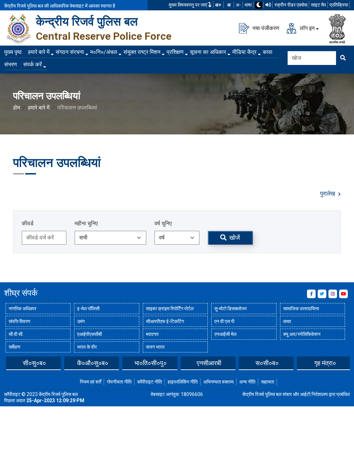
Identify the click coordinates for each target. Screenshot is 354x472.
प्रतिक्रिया (338, 5)
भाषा (248, 4)
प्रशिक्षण (175, 52)
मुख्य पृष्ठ (13, 52)
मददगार (152, 334)
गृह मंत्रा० (325, 363)
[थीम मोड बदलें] (258, 5)
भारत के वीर (87, 347)
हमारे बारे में (38, 52)
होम (16, 107)
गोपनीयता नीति (119, 382)
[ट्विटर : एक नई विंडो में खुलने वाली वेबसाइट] (322, 294)
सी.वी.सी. (16, 334)
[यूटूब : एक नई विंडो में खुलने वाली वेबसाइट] (343, 294)
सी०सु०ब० (34, 363)
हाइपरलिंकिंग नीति (183, 382)
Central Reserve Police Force (103, 36)
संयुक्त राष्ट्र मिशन (141, 52)
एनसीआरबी (209, 363)
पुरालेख (328, 194)
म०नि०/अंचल (103, 52)
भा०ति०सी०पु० (150, 363)
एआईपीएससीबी (89, 334)
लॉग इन (306, 27)
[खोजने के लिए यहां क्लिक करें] (343, 58)
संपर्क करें (32, 64)
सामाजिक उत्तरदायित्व (301, 308)
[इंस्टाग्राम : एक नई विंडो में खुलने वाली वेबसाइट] (332, 294)
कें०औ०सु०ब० (92, 363)
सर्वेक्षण (14, 347)
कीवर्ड (28, 223)
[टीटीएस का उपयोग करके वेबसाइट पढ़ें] (268, 4)
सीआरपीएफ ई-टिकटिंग (165, 321)
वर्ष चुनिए (163, 223)
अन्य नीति (247, 382)
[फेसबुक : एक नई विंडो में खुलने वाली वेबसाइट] (311, 294)
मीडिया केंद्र (244, 52)
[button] (9, 363)
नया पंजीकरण (265, 27)
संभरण (10, 64)
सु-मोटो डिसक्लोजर (230, 308)
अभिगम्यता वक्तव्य (218, 382)
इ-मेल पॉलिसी (88, 308)
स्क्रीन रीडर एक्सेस (290, 5)
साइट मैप (318, 5)
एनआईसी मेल (225, 334)
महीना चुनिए (86, 223)
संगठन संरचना (70, 52)
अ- (238, 4)
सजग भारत (155, 347)
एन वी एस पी (224, 321)
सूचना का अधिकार (208, 52)
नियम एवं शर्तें (90, 382)
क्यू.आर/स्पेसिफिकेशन (301, 334)
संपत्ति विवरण (19, 321)
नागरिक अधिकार (22, 308)
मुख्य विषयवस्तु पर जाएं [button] (188, 5)
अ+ (218, 4)
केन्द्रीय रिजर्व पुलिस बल (87, 21)
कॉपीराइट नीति (149, 382)
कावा (267, 52)
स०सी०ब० (267, 363)
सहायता (267, 382)
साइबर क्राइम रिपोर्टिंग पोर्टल (170, 308)
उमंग (81, 321)
